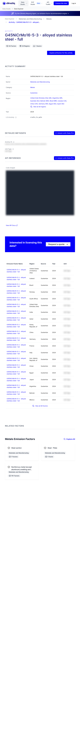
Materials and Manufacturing (30, 19)
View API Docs (11, 225)
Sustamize (33, 93)
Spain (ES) (60, 104)
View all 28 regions (39, 107)
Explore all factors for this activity (61, 53)
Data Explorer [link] (18, 9)
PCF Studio (35, 3)
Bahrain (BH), (45, 101)
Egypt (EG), (53, 104)
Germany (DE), (44, 104)
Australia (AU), (35, 101)
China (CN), (34, 104)
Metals (49, 19)
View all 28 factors (41, 406)
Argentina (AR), (57, 98)
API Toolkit (48, 3)
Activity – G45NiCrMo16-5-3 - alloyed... (24, 22)
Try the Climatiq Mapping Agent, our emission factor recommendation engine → (42, 13)
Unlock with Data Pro (66, 133)
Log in (74, 3)
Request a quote (58, 244)
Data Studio (22, 3)
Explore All (70, 439)
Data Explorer (9, 19)
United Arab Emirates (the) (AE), (41, 98)
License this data (61, 3)
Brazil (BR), (54, 101)
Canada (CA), (62, 101)
